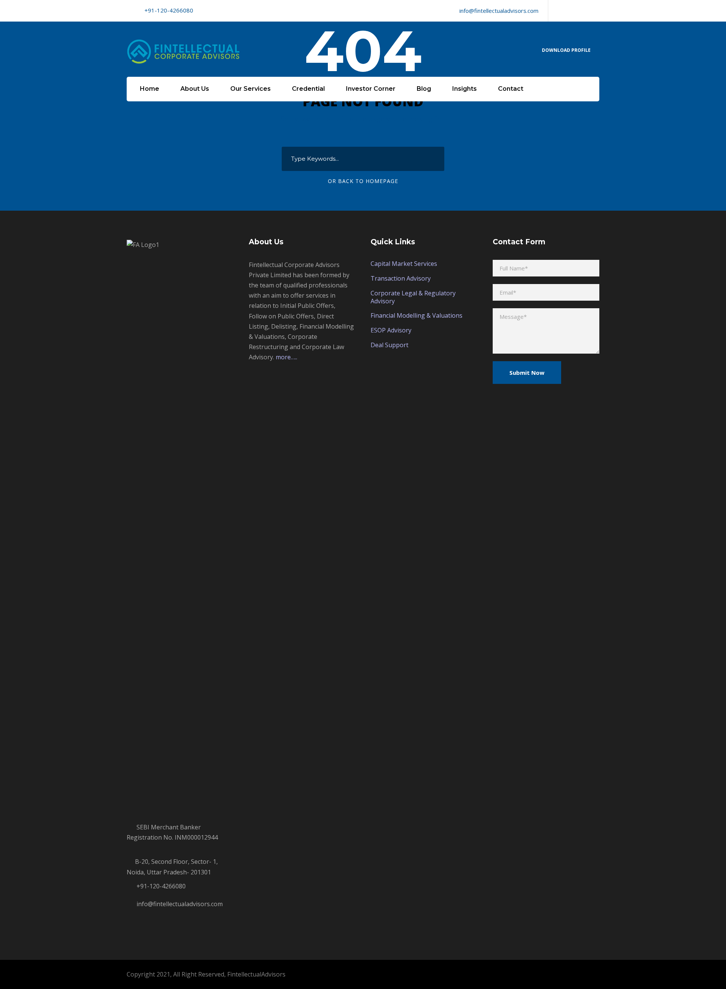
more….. (286, 357)
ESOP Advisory (391, 330)
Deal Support (389, 345)
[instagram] (597, 10)
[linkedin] (571, 10)
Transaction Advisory (401, 278)
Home (149, 88)
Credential (308, 88)
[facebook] (558, 10)
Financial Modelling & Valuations (416, 315)
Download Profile (566, 50)
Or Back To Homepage (363, 181)
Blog (424, 88)
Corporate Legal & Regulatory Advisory (413, 297)
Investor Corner (371, 88)
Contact (510, 88)
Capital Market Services (404, 263)
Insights (464, 88)
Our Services (250, 88)
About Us (194, 88)
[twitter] (584, 10)
